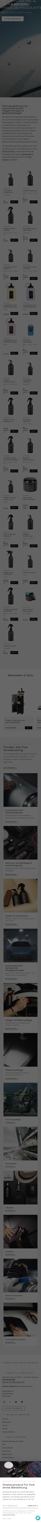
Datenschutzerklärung (9, 1514)
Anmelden (32, 1505)
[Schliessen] (37, 1465)
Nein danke (7, 1518)
